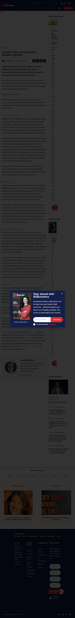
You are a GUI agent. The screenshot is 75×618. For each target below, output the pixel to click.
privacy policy (51, 324)
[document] (37, 309)
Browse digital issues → (21, 322)
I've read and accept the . (45, 324)
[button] (62, 293)
